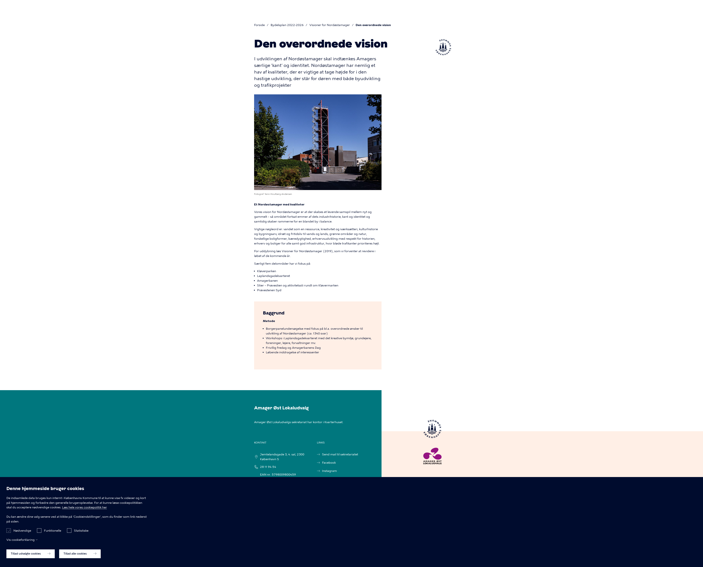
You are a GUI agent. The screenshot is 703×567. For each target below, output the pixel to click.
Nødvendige (22, 530)
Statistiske (81, 530)
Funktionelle (52, 530)
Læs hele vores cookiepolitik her (84, 507)
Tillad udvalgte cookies (26, 553)
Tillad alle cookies (76, 553)
